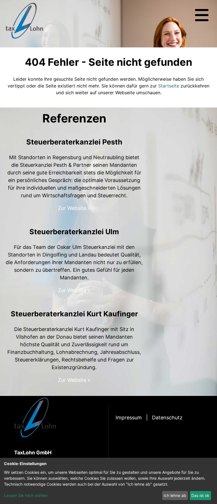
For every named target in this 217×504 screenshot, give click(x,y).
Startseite (168, 86)
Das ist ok (200, 495)
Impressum (129, 417)
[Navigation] (202, 15)
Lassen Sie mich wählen (26, 495)
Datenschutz (167, 417)
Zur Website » (74, 208)
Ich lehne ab (175, 495)
